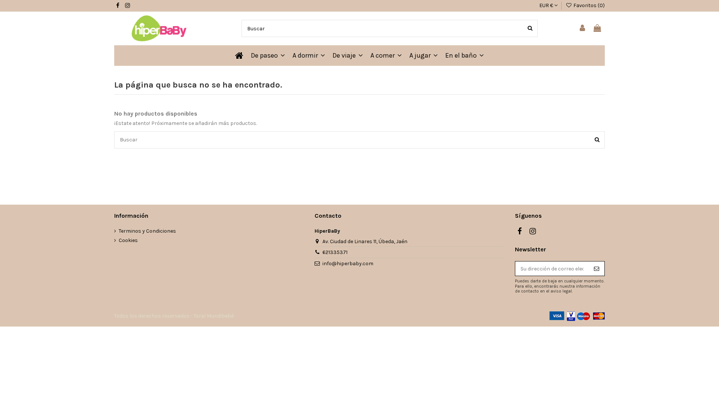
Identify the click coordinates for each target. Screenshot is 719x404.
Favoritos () (588, 5)
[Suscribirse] (596, 268)
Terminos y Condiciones (147, 231)
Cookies (128, 240)
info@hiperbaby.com (347, 263)
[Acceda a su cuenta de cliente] (583, 28)
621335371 (335, 252)
